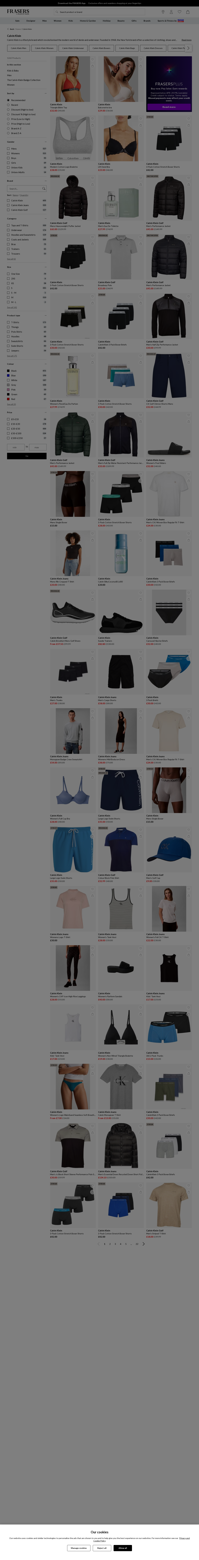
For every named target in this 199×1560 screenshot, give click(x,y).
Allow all (123, 1548)
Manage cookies (79, 1548)
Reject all (101, 1548)
